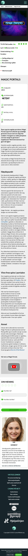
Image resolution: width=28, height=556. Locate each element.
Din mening (7, 382)
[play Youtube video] (14, 366)
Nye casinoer (14, 494)
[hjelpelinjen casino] (14, 521)
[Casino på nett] (7, 2)
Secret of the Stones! (18, 350)
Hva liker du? (8, 391)
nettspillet (4, 222)
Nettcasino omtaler (14, 499)
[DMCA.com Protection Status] (14, 504)
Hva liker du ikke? (9, 399)
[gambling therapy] (14, 515)
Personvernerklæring (14, 478)
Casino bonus (14, 492)
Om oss (14, 485)
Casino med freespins (14, 497)
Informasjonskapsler (14, 480)
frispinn (17, 280)
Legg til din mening (14, 410)
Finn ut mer (10, 554)
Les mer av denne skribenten (11, 466)
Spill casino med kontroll (14, 483)
